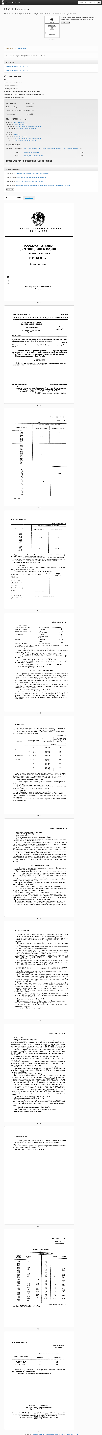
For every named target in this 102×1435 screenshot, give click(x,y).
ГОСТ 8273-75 (10, 181)
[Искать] (99, 2)
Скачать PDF (66, 22)
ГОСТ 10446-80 (11, 177)
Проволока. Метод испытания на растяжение (31, 177)
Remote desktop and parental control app (58, 1434)
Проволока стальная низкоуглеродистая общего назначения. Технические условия (43, 185)
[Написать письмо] (75, 1434)
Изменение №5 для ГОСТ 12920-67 (17, 70)
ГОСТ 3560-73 (10, 173)
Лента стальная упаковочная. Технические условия (32, 173)
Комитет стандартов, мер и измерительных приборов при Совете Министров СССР (51, 148)
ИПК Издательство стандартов (33, 156)
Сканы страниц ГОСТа (13, 198)
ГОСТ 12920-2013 (20, 48)
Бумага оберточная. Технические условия (29, 181)
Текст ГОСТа (29, 198)
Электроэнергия (18, 122)
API (72, 1434)
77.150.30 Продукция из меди (26, 128)
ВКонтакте (42, 1434)
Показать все (10, 189)
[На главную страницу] (3, 2)
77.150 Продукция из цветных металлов (28, 126)
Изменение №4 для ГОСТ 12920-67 (17, 66)
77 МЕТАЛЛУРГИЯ (20, 124)
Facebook (35, 1434)
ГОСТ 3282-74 (10, 185)
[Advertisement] (22, 30)
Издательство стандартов (32, 152)
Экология (16, 134)
